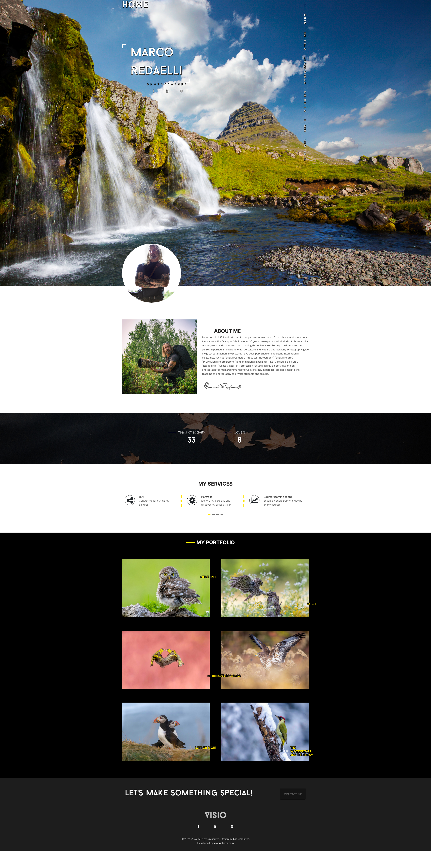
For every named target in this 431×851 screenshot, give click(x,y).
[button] (209, 514)
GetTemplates (241, 838)
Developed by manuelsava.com (215, 842)
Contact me (293, 794)
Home (135, 5)
